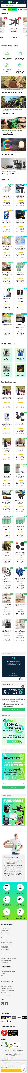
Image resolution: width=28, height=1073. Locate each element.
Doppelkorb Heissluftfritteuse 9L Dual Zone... (6, 554)
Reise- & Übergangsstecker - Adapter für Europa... (6, 196)
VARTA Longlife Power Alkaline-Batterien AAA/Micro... (20, 580)
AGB (2, 975)
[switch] (23, 1070)
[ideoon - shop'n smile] (13, 2)
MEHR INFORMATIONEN (13, 709)
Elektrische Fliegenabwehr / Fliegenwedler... (20, 399)
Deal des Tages (12, 9)
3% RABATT (4, 9)
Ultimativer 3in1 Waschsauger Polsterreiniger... (20, 450)
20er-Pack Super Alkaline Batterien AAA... (7, 528)
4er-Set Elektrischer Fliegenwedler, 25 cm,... (7, 398)
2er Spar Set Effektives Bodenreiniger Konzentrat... (20, 300)
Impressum (3, 973)
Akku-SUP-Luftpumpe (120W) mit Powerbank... (20, 502)
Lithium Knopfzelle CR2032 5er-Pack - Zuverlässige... (6, 222)
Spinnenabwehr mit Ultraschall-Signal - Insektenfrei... (6, 632)
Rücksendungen (4, 930)
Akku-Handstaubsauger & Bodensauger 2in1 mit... (6, 580)
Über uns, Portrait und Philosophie (8, 958)
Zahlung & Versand (5, 928)
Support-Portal (4, 935)
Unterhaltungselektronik (6, 986)
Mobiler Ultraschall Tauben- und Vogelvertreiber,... (7, 476)
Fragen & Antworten (5, 932)
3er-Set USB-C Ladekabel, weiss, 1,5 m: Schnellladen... (20, 248)
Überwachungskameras (6, 988)
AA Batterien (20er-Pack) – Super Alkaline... (20, 528)
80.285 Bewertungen (13, 675)
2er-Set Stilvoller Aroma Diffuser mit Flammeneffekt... (20, 222)
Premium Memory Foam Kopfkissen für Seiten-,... (6, 606)
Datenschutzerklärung (5, 1067)
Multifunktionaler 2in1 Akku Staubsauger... (20, 605)
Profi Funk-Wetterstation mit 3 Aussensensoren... (20, 326)
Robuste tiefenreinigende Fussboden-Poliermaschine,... (20, 476)
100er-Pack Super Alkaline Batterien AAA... (20, 274)
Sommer (20, 9)
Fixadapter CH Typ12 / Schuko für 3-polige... (20, 423)
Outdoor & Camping (5, 995)
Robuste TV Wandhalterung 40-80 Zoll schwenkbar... (14, 30)
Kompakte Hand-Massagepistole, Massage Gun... (20, 196)
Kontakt (3, 937)
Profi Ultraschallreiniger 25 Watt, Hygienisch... (20, 632)
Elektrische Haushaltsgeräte (7, 990)
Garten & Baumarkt (5, 992)
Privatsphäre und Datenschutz (8, 971)
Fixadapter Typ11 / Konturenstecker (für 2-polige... (20, 554)
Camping (25, 9)
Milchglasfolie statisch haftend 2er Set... (7, 325)
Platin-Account (4, 962)
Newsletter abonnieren (6, 960)
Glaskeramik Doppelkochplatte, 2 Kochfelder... (6, 502)
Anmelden (13, 787)
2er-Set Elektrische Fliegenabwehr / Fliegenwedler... (6, 450)
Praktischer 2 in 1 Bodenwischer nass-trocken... (6, 300)
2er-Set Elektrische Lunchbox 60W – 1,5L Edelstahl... (6, 274)
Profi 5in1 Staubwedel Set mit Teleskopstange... (7, 248)
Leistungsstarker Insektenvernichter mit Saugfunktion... (7, 424)
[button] (2, 30)
